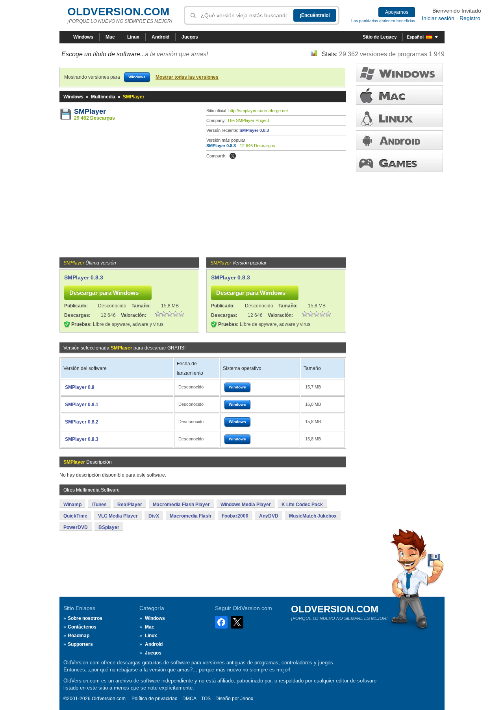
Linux (133, 37)
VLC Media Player (118, 516)
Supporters (80, 644)
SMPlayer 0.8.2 (81, 422)
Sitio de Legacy (380, 37)
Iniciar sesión (438, 18)
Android (160, 37)
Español (415, 37)
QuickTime (75, 516)
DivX (153, 516)
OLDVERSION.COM (118, 12)
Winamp (72, 504)
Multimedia (103, 97)
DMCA (189, 698)
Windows (83, 37)
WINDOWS (399, 72)
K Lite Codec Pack (302, 504)
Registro (470, 18)
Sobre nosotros (85, 618)
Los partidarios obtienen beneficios (383, 20)
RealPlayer (129, 504)
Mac (110, 37)
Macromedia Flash (190, 516)
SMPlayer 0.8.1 (81, 404)
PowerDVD (75, 527)
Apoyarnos (396, 12)
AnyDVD (268, 516)
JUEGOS (399, 162)
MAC (399, 95)
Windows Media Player (245, 504)
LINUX (399, 117)
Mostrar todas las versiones (187, 77)
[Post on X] (233, 156)
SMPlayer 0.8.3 (254, 130)
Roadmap (78, 635)
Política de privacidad (155, 698)
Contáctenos (82, 627)
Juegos (190, 37)
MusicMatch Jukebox (313, 516)
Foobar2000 (235, 516)
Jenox (246, 698)
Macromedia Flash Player (181, 504)
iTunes (99, 504)
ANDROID (399, 140)
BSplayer (108, 527)
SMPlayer (90, 111)
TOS (206, 698)
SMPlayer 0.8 (79, 387)
